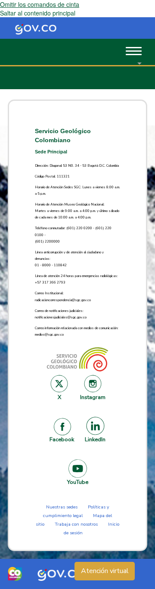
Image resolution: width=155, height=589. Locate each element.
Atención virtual (105, 571)
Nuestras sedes (62, 507)
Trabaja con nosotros (76, 524)
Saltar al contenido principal (37, 13)
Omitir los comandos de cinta (39, 4)
